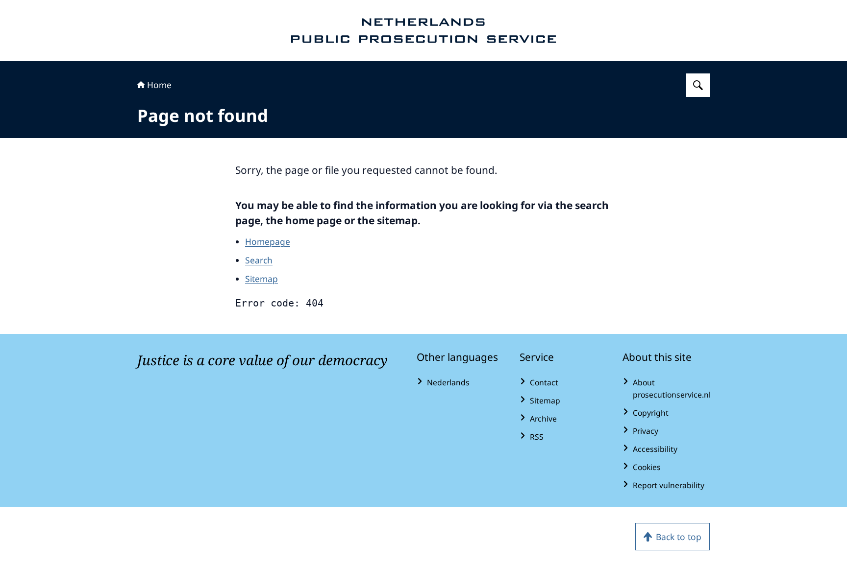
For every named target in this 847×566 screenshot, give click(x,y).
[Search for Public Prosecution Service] (698, 85)
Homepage (267, 241)
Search (259, 260)
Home (159, 85)
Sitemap (261, 278)
